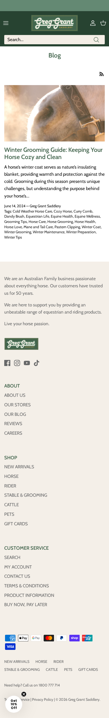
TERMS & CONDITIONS (26, 585)
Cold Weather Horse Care (32, 211)
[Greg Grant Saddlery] (54, 23)
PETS (9, 514)
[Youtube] (27, 363)
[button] (13, 704)
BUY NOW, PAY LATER (25, 604)
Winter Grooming (17, 232)
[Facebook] (7, 363)
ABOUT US (14, 395)
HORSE (11, 476)
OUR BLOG (15, 414)
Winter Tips (13, 237)
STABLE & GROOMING (25, 495)
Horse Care (37, 221)
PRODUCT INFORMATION (29, 595)
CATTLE (11, 504)
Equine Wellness (87, 216)
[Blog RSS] (101, 73)
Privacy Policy (42, 699)
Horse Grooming (60, 221)
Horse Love (13, 226)
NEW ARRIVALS (19, 466)
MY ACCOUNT (18, 567)
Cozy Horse (63, 211)
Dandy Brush (14, 216)
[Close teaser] (23, 694)
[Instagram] (17, 363)
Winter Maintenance (49, 232)
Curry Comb (83, 211)
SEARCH (12, 557)
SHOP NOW (79, 6)
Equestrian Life (37, 216)
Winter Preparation (81, 232)
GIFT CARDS (16, 523)
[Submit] (96, 39)
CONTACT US (17, 576)
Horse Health (85, 221)
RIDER (10, 485)
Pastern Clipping (67, 226)
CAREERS (13, 433)
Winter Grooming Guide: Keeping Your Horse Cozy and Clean (53, 153)
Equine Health (62, 216)
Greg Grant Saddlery (83, 699)
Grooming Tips (15, 221)
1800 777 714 (49, 685)
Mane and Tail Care (38, 226)
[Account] (91, 23)
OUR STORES (17, 404)
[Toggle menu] (6, 23)
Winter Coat (91, 226)
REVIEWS (13, 423)
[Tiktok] (37, 363)
